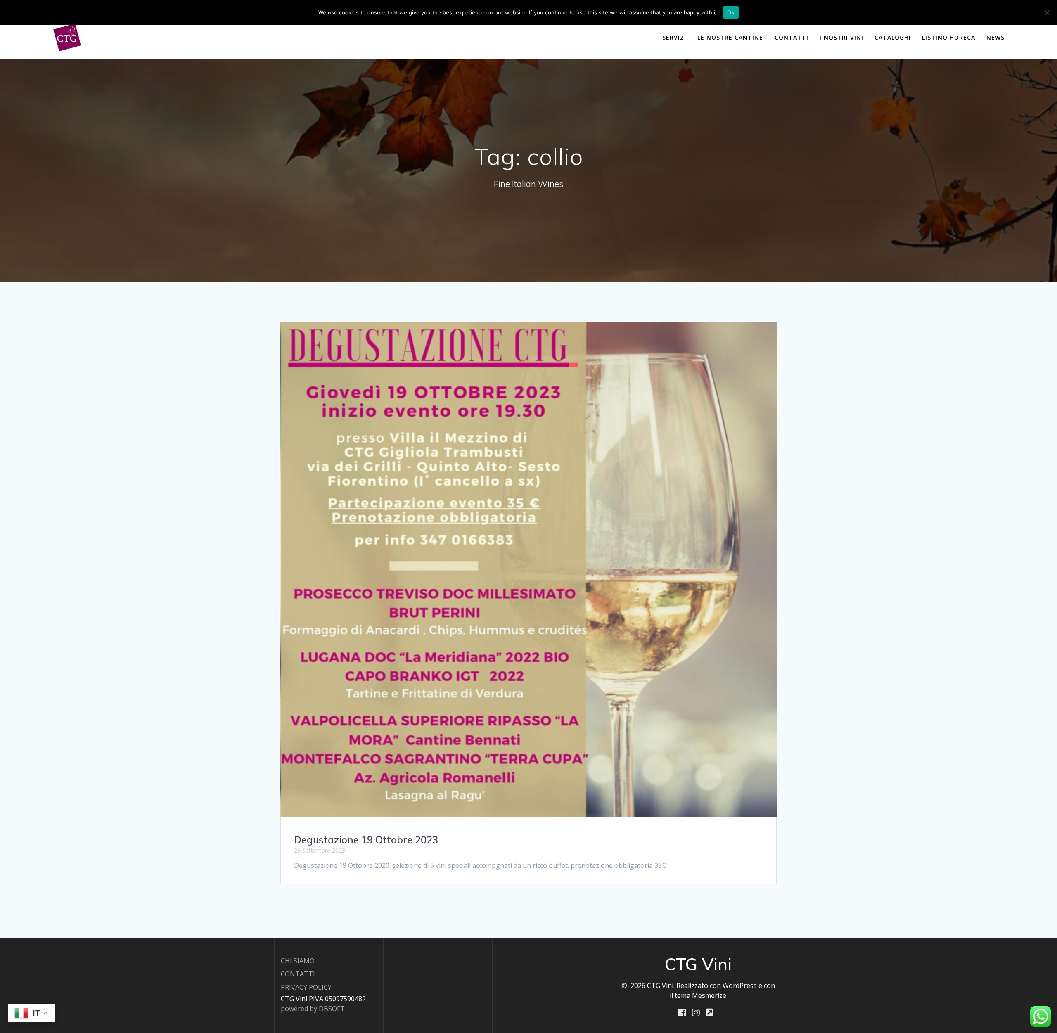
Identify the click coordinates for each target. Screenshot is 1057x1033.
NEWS (995, 37)
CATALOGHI (893, 37)
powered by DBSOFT (313, 1008)
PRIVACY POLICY (306, 987)
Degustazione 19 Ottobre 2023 (366, 840)
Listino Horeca (948, 37)
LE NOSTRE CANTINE (730, 37)
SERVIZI (674, 37)
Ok (731, 12)
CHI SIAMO (298, 960)
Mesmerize (709, 995)
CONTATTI (791, 37)
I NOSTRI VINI (841, 37)
